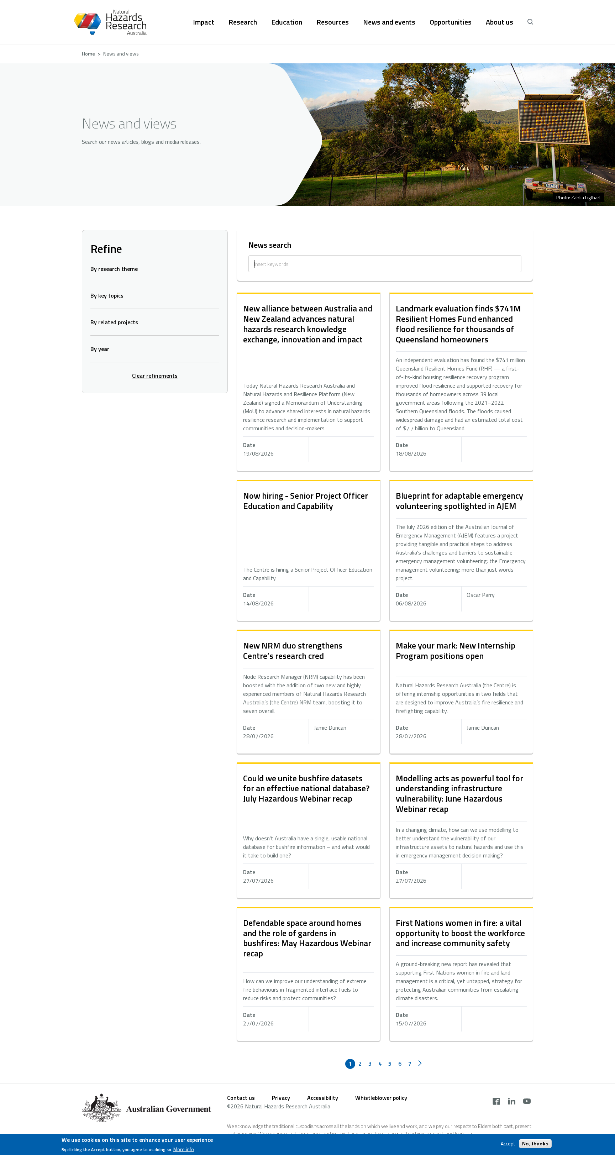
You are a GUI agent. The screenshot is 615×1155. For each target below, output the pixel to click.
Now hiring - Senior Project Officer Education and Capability (305, 500)
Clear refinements (155, 375)
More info (183, 1149)
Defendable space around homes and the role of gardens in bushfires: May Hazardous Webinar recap (307, 938)
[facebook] (496, 1102)
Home (88, 53)
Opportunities (451, 22)
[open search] (530, 22)
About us (499, 22)
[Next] (420, 1064)
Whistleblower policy (381, 1097)
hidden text (308, 382)
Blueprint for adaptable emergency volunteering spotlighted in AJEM (459, 500)
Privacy (281, 1097)
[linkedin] (511, 1102)
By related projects (114, 322)
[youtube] (527, 1102)
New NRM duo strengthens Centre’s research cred (292, 650)
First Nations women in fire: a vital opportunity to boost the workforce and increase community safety (460, 933)
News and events (389, 22)
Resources (332, 22)
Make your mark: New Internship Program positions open (455, 650)
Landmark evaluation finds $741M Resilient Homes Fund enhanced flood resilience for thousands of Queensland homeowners (458, 323)
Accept (508, 1143)
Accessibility (322, 1097)
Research (242, 22)
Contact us (241, 1097)
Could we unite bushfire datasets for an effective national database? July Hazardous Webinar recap (306, 788)
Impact (203, 22)
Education (286, 22)
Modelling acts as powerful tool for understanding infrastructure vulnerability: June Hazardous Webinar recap (459, 793)
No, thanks (535, 1143)
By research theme (114, 268)
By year (99, 349)
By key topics (106, 295)
